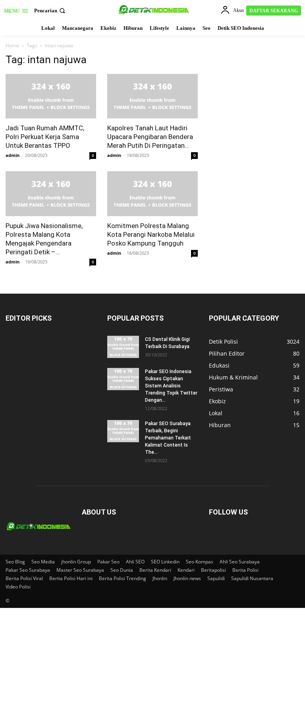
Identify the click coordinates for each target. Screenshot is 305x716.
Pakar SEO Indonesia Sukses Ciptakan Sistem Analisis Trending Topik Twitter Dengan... (171, 386)
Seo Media (43, 561)
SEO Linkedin (165, 561)
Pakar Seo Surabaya (28, 570)
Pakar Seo (108, 561)
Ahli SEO (135, 561)
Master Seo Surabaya (80, 570)
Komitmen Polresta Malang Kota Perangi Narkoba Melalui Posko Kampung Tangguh (151, 234)
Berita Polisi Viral (24, 578)
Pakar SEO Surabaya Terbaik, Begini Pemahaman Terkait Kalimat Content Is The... (168, 438)
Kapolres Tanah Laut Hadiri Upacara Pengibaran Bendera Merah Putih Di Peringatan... (150, 136)
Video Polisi (18, 586)
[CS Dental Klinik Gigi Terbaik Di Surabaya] (123, 347)
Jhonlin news (187, 578)
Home (12, 45)
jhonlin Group (76, 561)
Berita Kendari (155, 570)
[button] (50, 10)
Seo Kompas (199, 561)
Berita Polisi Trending (122, 578)
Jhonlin (159, 578)
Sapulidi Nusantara (252, 578)
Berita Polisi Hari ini (71, 578)
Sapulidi (216, 578)
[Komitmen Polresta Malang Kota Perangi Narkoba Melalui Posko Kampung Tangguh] (152, 193)
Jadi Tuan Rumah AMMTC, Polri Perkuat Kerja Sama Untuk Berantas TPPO (45, 136)
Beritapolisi (213, 570)
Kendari (186, 570)
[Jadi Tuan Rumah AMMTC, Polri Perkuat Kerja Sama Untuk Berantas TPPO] (51, 96)
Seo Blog (15, 561)
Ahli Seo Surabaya (240, 561)
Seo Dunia (121, 570)
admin (12, 155)
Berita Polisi (245, 570)
